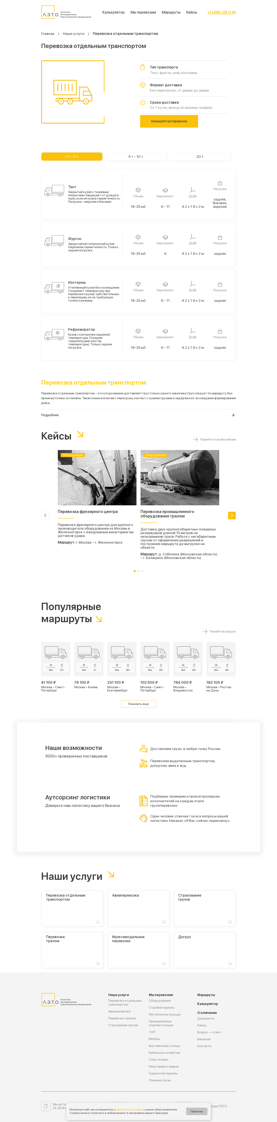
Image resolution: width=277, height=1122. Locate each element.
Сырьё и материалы (163, 1073)
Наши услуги (73, 33)
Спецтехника (158, 1059)
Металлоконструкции (165, 1014)
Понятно (197, 1111)
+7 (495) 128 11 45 (221, 12)
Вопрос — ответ (209, 1032)
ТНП (152, 1032)
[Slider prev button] (45, 515)
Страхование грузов (123, 1025)
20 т (199, 156)
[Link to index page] (66, 12)
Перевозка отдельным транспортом (125, 1002)
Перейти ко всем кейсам (218, 439)
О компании (207, 1013)
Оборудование (160, 1001)
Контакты (204, 1046)
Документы (206, 1018)
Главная (47, 33)
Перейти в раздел (223, 631)
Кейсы (191, 12)
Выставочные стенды (164, 1046)
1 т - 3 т (72, 156)
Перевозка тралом (122, 1018)
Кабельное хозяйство (164, 1053)
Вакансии (204, 1039)
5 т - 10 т (136, 156)
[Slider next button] (232, 515)
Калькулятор (113, 12)
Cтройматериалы (161, 1007)
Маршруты (171, 12)
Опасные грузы (160, 1080)
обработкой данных (129, 1109)
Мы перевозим (143, 12)
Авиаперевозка (119, 1011)
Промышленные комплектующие (161, 1023)
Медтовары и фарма (164, 1066)
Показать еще (138, 704)
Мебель (154, 1039)
